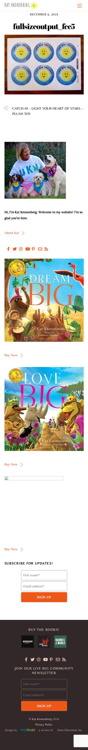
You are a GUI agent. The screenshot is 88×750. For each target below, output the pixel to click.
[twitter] (13, 246)
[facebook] (7, 246)
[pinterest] (32, 246)
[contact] (38, 246)
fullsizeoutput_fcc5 (44, 26)
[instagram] (19, 246)
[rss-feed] (45, 246)
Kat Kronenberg (42, 719)
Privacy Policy (44, 724)
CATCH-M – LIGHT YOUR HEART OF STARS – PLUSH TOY (47, 111)
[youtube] (26, 246)
